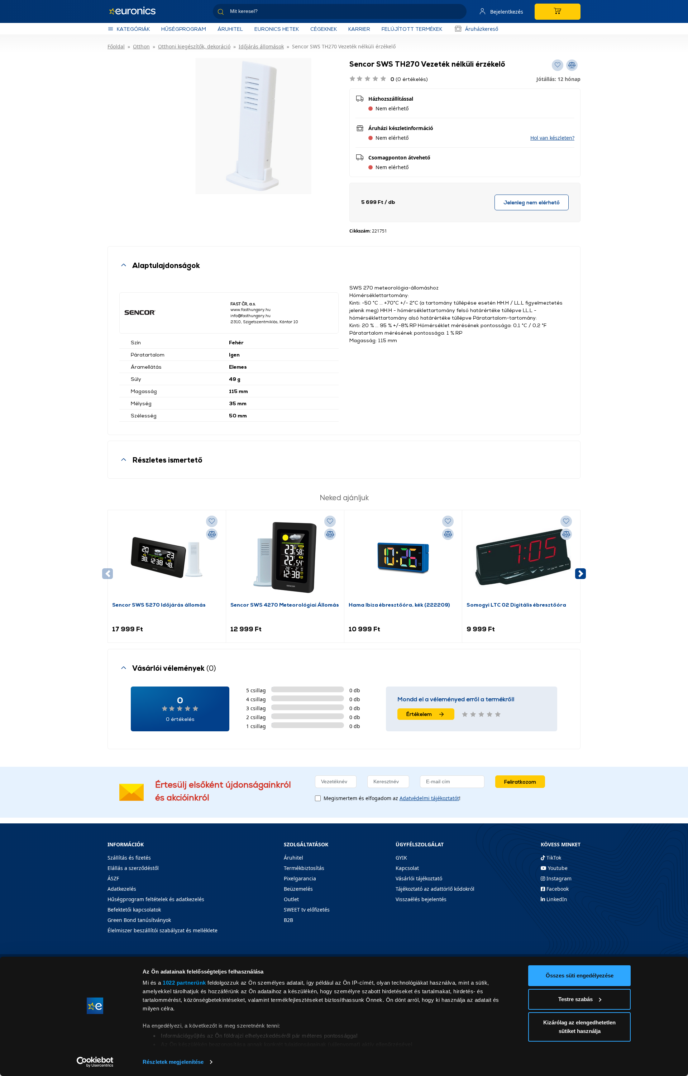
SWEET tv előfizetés (307, 909)
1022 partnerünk (184, 983)
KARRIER (359, 29)
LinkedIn (556, 899)
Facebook (557, 888)
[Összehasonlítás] (212, 534)
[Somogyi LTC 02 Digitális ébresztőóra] (521, 558)
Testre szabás (575, 999)
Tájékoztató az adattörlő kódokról (435, 888)
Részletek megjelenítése (173, 1062)
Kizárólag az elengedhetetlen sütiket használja (579, 1026)
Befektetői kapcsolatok (134, 909)
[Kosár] (557, 12)
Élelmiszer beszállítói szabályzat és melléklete (163, 930)
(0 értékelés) (409, 79)
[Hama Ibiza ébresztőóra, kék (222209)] (403, 558)
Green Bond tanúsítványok (139, 920)
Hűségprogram (183, 29)
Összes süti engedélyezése (579, 975)
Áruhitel (230, 29)
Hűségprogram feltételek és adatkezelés (156, 899)
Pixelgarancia (300, 878)
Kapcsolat (407, 868)
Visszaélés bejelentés (421, 899)
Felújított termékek (412, 29)
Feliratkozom (520, 782)
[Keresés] (458, 13)
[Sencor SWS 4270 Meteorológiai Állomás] (285, 558)
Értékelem (419, 714)
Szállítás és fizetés (129, 857)
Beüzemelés (298, 888)
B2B (288, 920)
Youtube (557, 868)
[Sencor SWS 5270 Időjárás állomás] (166, 558)
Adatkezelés (122, 888)
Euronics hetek (276, 29)
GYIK (401, 857)
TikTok (553, 857)
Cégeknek (323, 29)
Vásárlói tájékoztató (419, 878)
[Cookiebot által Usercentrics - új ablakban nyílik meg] (95, 1062)
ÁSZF (113, 878)
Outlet (291, 899)
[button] (552, 137)
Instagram (558, 878)
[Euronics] (136, 11)
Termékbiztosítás (304, 868)
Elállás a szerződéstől (133, 868)
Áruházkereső (481, 28)
